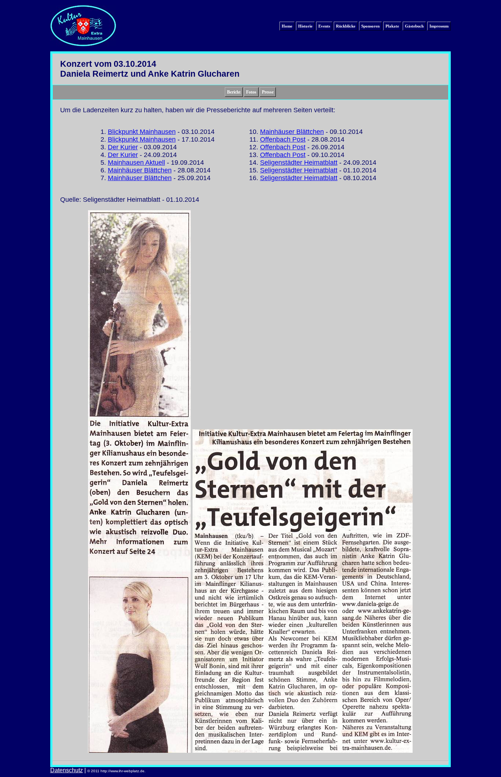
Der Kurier (123, 147)
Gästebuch (414, 26)
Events (324, 26)
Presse (268, 92)
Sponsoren (370, 26)
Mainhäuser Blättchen (140, 170)
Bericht (234, 92)
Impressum (439, 26)
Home (287, 26)
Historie (305, 26)
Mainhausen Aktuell (136, 162)
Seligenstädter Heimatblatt (298, 162)
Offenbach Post (283, 139)
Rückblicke (345, 26)
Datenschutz (66, 770)
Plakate (392, 26)
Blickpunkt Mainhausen (142, 131)
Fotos (251, 92)
